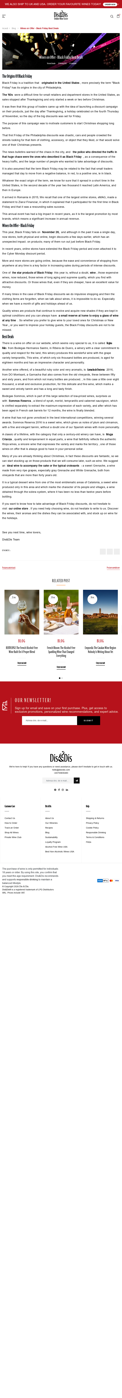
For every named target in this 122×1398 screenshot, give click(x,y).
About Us (49, 818)
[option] (22, 625)
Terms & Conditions (95, 837)
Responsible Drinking (96, 832)
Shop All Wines (12, 832)
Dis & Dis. (24, 886)
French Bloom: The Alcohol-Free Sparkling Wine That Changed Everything (61, 652)
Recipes (49, 828)
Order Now (110, 4)
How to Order (11, 823)
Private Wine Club (13, 837)
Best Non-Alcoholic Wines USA (59, 851)
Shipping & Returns (95, 818)
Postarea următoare (113, 568)
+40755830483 (61, 773)
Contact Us (10, 818)
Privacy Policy (92, 823)
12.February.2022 (62, 64)
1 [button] (59, 678)
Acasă (5, 28)
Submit (88, 720)
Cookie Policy (92, 828)
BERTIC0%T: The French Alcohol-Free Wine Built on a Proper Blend (22, 650)
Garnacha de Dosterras (96, 369)
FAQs (88, 842)
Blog (14, 28)
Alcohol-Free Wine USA (56, 847)
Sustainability (51, 837)
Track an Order (12, 828)
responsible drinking (27, 879)
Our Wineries (51, 823)
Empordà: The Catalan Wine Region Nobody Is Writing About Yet (100, 650)
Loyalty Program (53, 842)
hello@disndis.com (61, 770)
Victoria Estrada (51, 64)
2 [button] (62, 678)
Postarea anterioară (8, 568)
